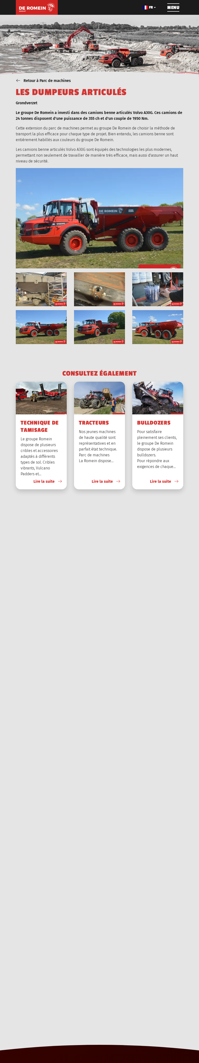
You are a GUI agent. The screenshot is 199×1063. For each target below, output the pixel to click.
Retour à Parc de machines (47, 80)
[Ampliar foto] (41, 289)
